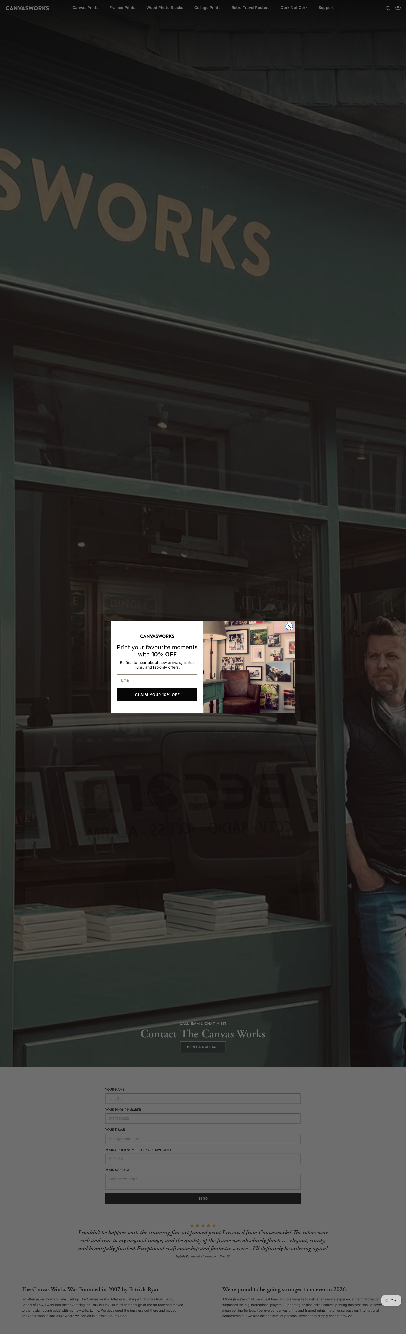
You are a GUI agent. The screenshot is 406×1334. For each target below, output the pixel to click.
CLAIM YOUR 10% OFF (157, 694)
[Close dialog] (289, 626)
